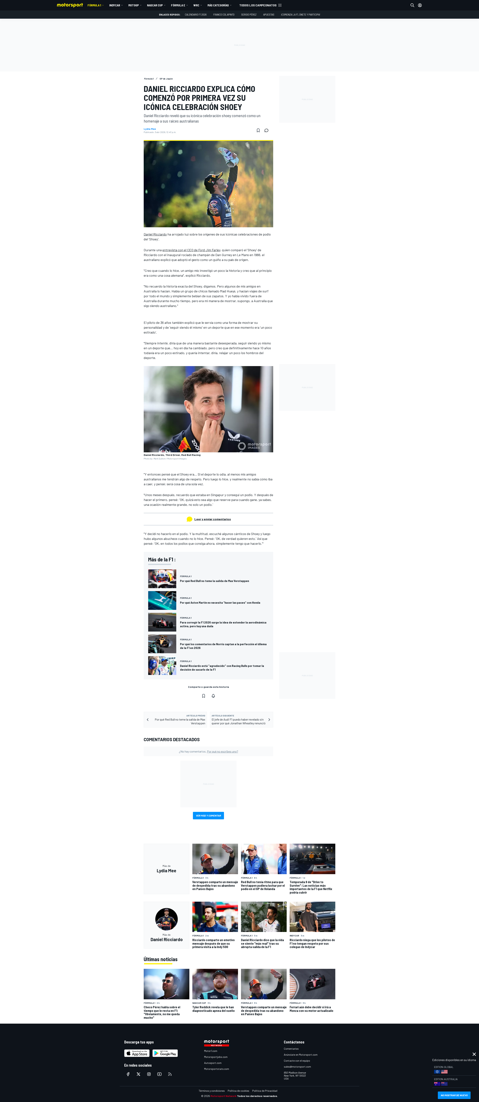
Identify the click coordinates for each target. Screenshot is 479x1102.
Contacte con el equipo (297, 1060)
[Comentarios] (267, 130)
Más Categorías (218, 5)
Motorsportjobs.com (216, 1056)
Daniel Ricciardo (155, 234)
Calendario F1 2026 (196, 14)
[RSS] (170, 1074)
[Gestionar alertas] (213, 696)
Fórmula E (178, 5)
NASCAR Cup (155, 5)
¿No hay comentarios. (208, 751)
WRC (196, 5)
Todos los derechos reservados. (257, 1096)
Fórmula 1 (94, 5)
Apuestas (268, 14)
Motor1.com (210, 1050)
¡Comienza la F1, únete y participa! (300, 14)
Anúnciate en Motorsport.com (301, 1054)
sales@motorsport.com (297, 1066)
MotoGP (133, 5)
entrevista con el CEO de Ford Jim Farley (191, 250)
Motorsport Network (223, 1096)
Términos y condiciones (212, 1090)
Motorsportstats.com (216, 1068)
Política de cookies (238, 1090)
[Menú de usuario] (420, 5)
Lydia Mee (150, 129)
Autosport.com (213, 1062)
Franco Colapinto (223, 14)
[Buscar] (412, 5)
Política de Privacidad (264, 1090)
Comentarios (291, 1048)
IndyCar (114, 5)
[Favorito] (258, 130)
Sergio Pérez (249, 14)
